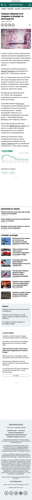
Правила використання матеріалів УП (16, 434)
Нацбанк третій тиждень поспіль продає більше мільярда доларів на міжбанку (15, 316)
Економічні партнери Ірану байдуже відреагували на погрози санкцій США (21, 262)
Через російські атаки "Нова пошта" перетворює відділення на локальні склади (20, 251)
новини (3, 9)
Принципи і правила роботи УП (16, 436)
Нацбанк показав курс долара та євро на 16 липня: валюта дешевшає (15, 227)
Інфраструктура (26, 9)
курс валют (4, 172)
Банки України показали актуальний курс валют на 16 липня (15, 220)
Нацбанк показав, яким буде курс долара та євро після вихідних (15, 213)
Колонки (17, 9)
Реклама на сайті (12, 430)
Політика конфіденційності (16, 432)
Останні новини (8, 333)
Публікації (10, 9)
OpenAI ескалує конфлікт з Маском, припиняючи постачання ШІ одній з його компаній (21, 284)
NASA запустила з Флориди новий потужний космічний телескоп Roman (15, 357)
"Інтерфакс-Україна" (22, 447)
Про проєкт (21, 430)
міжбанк (12, 172)
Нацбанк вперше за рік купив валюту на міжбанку (15, 310)
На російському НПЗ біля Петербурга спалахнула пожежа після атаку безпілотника (15, 370)
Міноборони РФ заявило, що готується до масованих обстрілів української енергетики (21, 241)
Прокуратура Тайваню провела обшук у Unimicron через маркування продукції (20, 273)
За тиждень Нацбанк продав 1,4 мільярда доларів (13, 323)
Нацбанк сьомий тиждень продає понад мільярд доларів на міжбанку (21, 294)
